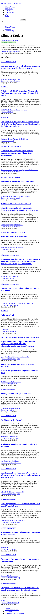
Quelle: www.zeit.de (7, 410)
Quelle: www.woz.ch (8, 249)
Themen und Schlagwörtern (10, 51)
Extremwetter (5, 225)
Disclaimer (8, 611)
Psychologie (27, 170)
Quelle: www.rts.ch (7, 112)
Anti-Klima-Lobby (7, 382)
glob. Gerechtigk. (6, 79)
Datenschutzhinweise (12, 610)
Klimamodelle (5, 576)
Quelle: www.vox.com (8, 549)
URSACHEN (34, 337)
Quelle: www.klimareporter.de (10, 171)
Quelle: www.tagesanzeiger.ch (10, 305)
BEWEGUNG (6, 364)
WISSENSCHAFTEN (8, 62)
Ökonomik (4, 520)
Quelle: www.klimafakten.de (10, 603)
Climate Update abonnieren (9, 40)
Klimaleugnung (18, 170)
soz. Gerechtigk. (10, 247)
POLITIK (4, 87)
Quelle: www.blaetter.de (8, 331)
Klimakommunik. (6, 170)
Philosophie (16, 139)
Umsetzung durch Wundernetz (14, 613)
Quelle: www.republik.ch (9, 384)
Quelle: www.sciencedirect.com (11, 463)
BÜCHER (4, 117)
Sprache (19, 408)
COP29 (3, 110)
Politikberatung (11, 110)
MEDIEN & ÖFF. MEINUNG (11, 146)
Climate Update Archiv (8, 42)
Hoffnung (4, 139)
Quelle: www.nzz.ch (7, 141)
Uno (25, 110)
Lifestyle (3, 492)
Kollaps (10, 139)
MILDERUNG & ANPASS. (10, 177)
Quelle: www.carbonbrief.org (10, 81)
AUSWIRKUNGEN (8, 204)
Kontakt (7, 608)
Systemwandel (25, 196)
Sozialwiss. (16, 79)
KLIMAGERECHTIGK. (17, 232)
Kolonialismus (17, 357)
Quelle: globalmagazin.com (9, 438)
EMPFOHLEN (13, 255)
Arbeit (3, 247)
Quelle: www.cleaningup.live (10, 522)
